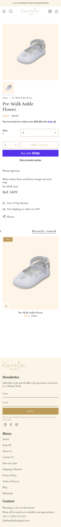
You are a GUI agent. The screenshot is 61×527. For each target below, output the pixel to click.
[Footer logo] (14, 365)
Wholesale (8, 493)
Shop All (7, 445)
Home (5, 98)
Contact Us (8, 457)
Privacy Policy (42, 417)
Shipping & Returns (12, 469)
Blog (5, 487)
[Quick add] (6, 306)
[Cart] (56, 11)
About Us (7, 451)
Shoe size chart (10, 463)
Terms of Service (11, 481)
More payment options (30, 160)
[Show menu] (4, 11)
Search (6, 439)
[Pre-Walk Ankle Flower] (30, 273)
